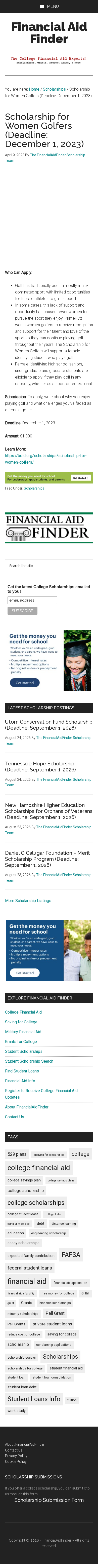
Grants (26, 1303)
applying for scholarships (49, 1155)
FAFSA (71, 1254)
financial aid (27, 1281)
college (80, 1154)
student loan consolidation (52, 1377)
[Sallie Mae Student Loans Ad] (48, 689)
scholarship (18, 1344)
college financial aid (39, 1168)
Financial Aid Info (20, 1080)
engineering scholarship (48, 1233)
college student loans (23, 1214)
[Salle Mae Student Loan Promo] (49, 482)
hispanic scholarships (55, 1303)
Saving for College (21, 1022)
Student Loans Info (34, 1399)
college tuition (54, 1214)
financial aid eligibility (21, 1293)
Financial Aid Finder (49, 33)
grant (11, 1303)
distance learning (64, 1223)
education (16, 1233)
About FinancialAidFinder (26, 1107)
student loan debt (22, 1387)
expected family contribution (31, 1256)
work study (17, 1411)
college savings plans (61, 1180)
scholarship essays (22, 1357)
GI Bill (85, 1293)
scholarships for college (25, 1368)
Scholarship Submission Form (49, 1500)
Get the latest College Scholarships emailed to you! (49, 589)
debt (40, 1223)
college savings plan (24, 1180)
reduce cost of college (24, 1334)
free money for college (57, 1293)
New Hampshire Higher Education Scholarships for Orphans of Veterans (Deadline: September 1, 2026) (48, 811)
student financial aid (66, 1368)
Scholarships (34, 488)
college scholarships (36, 1202)
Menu (53, 6)
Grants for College (21, 1041)
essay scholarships (23, 1243)
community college (19, 1223)
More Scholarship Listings (28, 900)
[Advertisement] (49, 220)
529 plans (17, 1154)
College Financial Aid (23, 1012)
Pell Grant (55, 1313)
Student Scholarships (23, 1051)
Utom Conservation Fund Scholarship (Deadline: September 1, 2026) (48, 725)
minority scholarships (23, 1314)
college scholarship (26, 1190)
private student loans (52, 1323)
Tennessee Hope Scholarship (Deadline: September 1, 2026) (40, 767)
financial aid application (70, 1283)
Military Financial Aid (23, 1031)
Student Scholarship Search (29, 1061)
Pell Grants (16, 1324)
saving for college (62, 1334)
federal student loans (30, 1268)
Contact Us (14, 1116)
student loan (16, 1377)
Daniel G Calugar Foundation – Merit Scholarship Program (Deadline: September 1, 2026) (47, 859)
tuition (72, 1400)
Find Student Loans (22, 1071)
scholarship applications (53, 1345)
